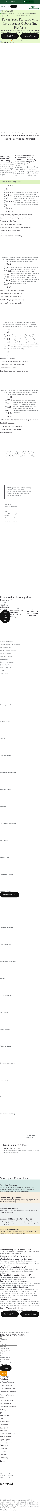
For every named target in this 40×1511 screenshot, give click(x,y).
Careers (2, 1461)
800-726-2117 (29, 1)
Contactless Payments (8, 1407)
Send (4, 1373)
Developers (4, 1425)
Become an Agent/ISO (8, 1433)
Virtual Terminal (5, 1403)
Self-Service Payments (8, 1392)
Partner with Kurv (30, 1314)
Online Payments (6, 1385)
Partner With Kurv (30, 36)
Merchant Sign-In (6, 1443)
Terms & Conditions (11, 1510)
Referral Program (6, 1436)
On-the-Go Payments (7, 1388)
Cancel (5, 1368)
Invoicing (3, 1410)
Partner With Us (5, 616)
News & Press (5, 1421)
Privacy (2, 1510)
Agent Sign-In (5, 1440)
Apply (33, 7)
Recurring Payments (7, 1395)
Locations (3, 1454)
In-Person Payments (7, 1382)
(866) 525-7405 (9, 36)
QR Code (3, 1413)
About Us (3, 1448)
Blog (1, 1418)
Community (4, 1458)
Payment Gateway (6, 1400)
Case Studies (4, 1428)
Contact (3, 1451)
